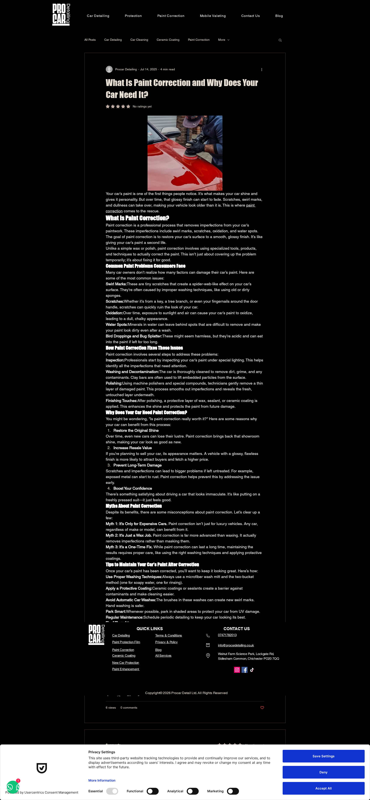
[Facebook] (245, 670)
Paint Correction (199, 39)
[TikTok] (252, 670)
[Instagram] (237, 670)
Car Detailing (113, 39)
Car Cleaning (139, 39)
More (221, 39)
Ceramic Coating (168, 39)
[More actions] (261, 69)
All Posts (90, 39)
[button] (133, 16)
